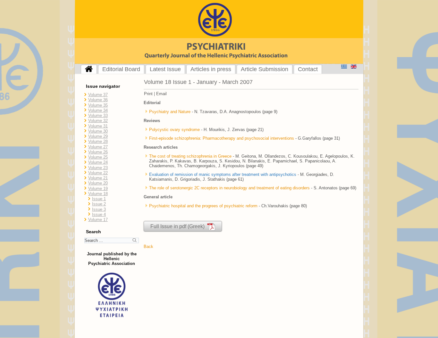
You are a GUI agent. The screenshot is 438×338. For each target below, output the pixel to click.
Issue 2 (99, 204)
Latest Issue (165, 69)
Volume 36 (98, 99)
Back (148, 246)
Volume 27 (98, 146)
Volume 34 (98, 110)
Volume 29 (98, 136)
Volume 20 (98, 183)
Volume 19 (98, 188)
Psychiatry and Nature (169, 111)
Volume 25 (98, 157)
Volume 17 (98, 219)
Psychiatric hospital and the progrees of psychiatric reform (203, 205)
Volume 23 (98, 167)
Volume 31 (98, 126)
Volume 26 (98, 152)
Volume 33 (98, 115)
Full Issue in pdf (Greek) (178, 226)
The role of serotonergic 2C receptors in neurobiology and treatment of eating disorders (229, 187)
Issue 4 (99, 214)
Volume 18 (98, 193)
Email (161, 93)
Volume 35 (98, 105)
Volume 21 (98, 178)
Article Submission (264, 69)
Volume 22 (98, 172)
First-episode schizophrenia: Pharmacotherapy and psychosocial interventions (221, 138)
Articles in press (210, 69)
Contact (308, 69)
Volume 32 (98, 120)
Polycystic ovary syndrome (175, 129)
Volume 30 (98, 131)
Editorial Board (121, 69)
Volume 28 (98, 141)
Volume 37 (98, 94)
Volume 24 (98, 162)
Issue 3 (99, 209)
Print (148, 93)
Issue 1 (99, 198)
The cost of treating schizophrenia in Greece (190, 156)
